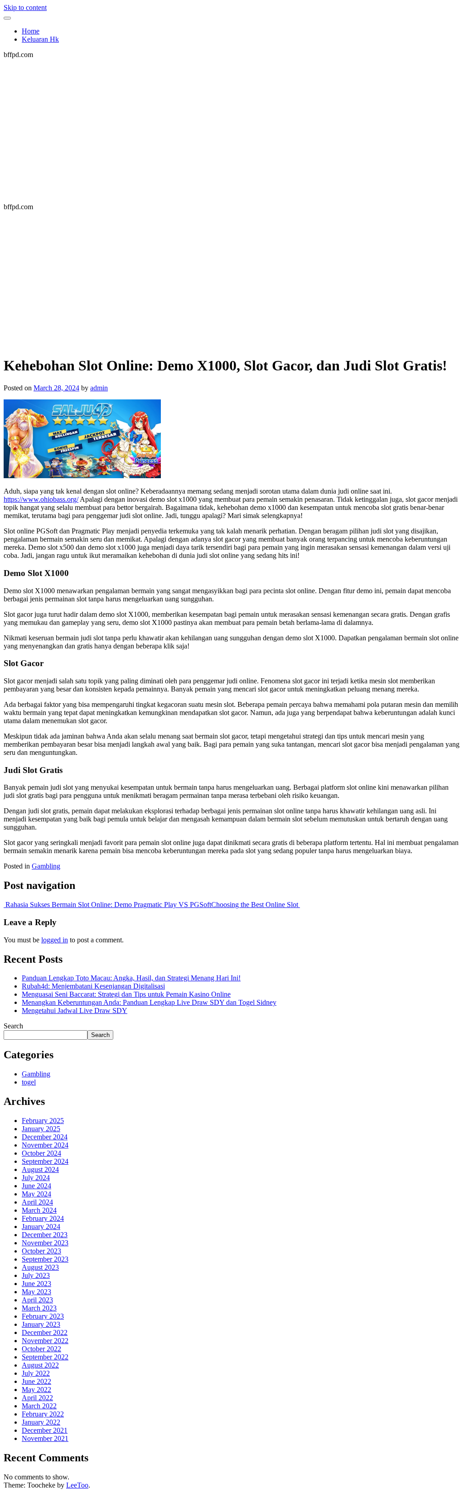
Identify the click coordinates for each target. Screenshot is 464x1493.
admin (99, 388)
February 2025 (43, 1120)
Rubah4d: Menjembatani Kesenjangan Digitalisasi (93, 986)
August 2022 (40, 1365)
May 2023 (36, 1292)
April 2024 (37, 1202)
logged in (54, 940)
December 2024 (45, 1137)
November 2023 (45, 1243)
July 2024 (36, 1177)
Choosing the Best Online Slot (255, 904)
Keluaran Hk (40, 39)
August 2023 (40, 1267)
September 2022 (45, 1357)
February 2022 (43, 1414)
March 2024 (39, 1210)
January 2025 (41, 1129)
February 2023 (43, 1316)
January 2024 (41, 1226)
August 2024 (40, 1169)
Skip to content (25, 7)
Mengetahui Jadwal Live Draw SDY (74, 1010)
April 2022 (37, 1398)
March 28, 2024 (56, 388)
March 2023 (39, 1308)
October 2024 (41, 1153)
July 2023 (36, 1275)
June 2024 (36, 1186)
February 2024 (43, 1218)
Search (13, 1026)
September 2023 (45, 1259)
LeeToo (77, 1485)
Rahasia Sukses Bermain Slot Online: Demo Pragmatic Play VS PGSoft (107, 904)
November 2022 (45, 1340)
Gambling (46, 866)
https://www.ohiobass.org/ (41, 499)
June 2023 (36, 1283)
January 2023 (41, 1324)
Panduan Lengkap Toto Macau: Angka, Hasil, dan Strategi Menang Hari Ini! (131, 978)
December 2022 (45, 1332)
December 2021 (45, 1430)
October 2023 (41, 1251)
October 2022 (41, 1349)
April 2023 (37, 1300)
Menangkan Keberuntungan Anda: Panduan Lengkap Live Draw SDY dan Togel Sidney (149, 1002)
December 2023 (45, 1235)
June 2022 (36, 1381)
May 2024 (36, 1194)
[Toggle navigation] (7, 18)
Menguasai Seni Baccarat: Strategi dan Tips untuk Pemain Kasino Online (126, 994)
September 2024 (45, 1161)
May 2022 (36, 1389)
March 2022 (39, 1406)
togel (29, 1082)
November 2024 (45, 1145)
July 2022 (36, 1373)
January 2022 (41, 1422)
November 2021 (45, 1438)
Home (30, 31)
